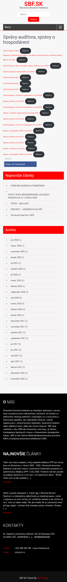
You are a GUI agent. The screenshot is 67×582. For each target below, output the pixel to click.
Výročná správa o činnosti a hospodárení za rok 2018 (22, 107)
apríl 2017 (15, 361)
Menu (8, 27)
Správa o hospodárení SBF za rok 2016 (17, 154)
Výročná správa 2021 (11, 83)
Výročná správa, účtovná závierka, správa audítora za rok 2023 (26, 66)
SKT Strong (42, 578)
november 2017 (18, 327)
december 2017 (18, 321)
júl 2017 (14, 344)
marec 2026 (16, 246)
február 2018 (16, 309)
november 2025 (18, 251)
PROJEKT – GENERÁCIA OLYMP (26, 209)
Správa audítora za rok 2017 (13, 137)
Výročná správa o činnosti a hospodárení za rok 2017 (22, 125)
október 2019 (16, 269)
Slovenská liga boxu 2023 (22, 215)
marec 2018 (16, 303)
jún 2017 (14, 350)
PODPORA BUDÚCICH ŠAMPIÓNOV (28, 186)
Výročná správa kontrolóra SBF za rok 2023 (19, 71)
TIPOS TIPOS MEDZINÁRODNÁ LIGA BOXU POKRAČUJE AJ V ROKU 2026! (29, 196)
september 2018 (18, 292)
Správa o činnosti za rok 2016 (14, 148)
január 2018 (16, 315)
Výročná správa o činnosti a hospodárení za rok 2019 (22, 95)
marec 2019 (16, 280)
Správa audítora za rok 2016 (13, 142)
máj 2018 (15, 298)
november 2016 (18, 379)
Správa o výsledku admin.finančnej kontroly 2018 (20, 113)
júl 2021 (14, 263)
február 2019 (16, 286)
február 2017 (16, 367)
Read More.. (7, 482)
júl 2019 (14, 274)
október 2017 (16, 332)
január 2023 (16, 257)
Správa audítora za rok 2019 (13, 101)
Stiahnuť (25, 51)
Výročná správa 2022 (11, 77)
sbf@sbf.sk (20, 552)
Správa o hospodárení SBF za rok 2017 (17, 131)
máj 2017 (15, 355)
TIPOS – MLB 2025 (20, 203)
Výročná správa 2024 (11, 51)
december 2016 (18, 373)
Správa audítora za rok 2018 (13, 119)
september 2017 (18, 338)
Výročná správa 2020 (11, 89)
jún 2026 (14, 240)
